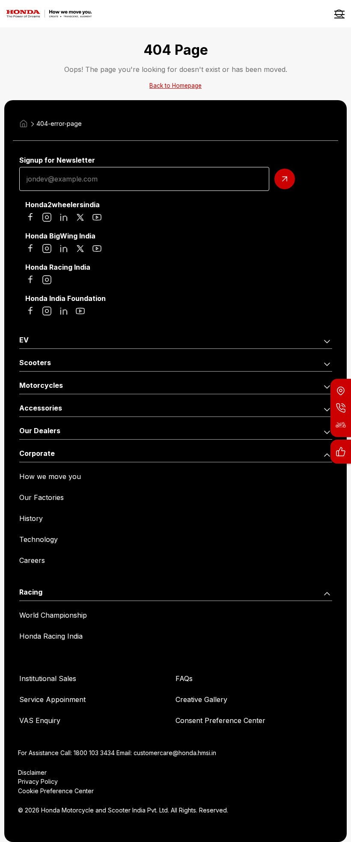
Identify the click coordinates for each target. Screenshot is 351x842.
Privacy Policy (38, 781)
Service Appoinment (52, 699)
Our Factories (41, 497)
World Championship (53, 615)
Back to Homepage (175, 85)
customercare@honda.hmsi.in (175, 752)
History (31, 518)
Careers (32, 560)
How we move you (50, 476)
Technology (38, 539)
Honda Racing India (51, 636)
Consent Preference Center (220, 720)
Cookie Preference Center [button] (56, 790)
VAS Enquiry (39, 720)
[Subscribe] (284, 179)
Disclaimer (32, 772)
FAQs (184, 678)
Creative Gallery (201, 699)
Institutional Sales (47, 678)
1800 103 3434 (94, 752)
